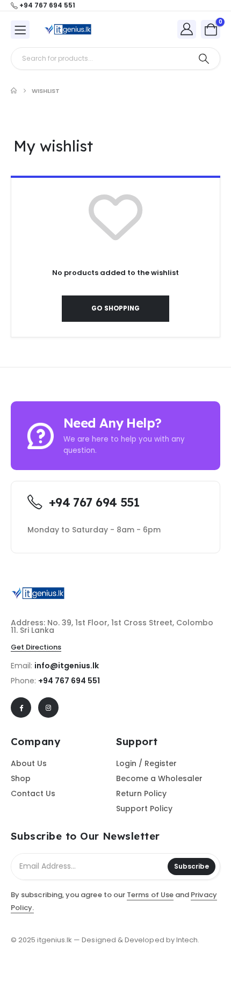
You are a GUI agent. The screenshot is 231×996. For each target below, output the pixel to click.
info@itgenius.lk (66, 665)
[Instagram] (48, 707)
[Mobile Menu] (20, 29)
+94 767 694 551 (69, 680)
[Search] (204, 58)
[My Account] (186, 29)
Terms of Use (150, 895)
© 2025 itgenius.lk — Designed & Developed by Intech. (105, 940)
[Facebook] (21, 707)
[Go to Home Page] (14, 90)
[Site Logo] (67, 29)
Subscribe (191, 866)
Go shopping (115, 308)
